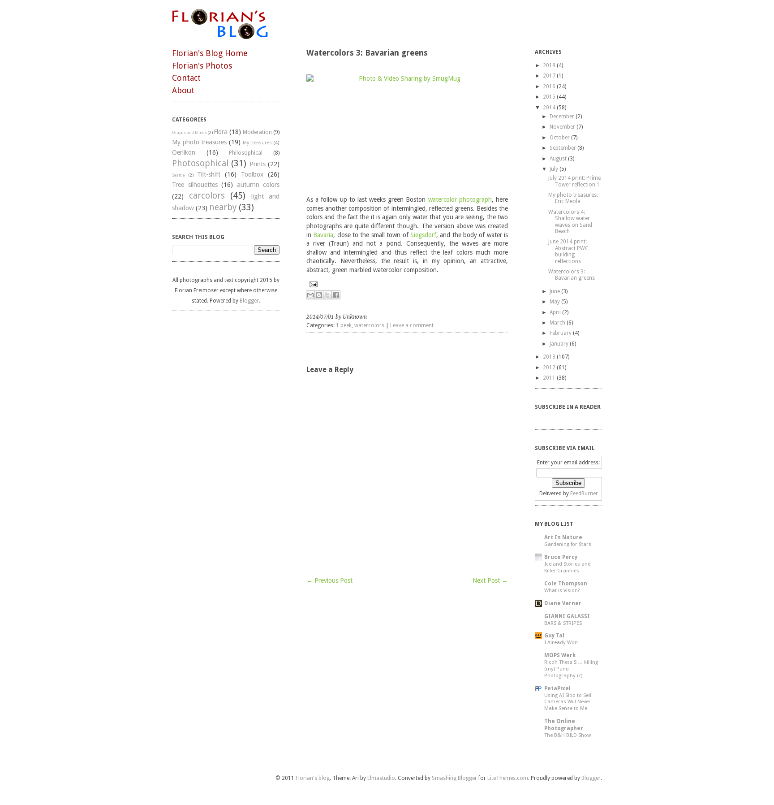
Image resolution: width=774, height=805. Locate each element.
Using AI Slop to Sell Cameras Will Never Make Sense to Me (567, 702)
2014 (549, 107)
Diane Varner (562, 603)
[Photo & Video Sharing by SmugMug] (407, 130)
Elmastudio (381, 778)
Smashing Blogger (454, 778)
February (561, 333)
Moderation (257, 132)
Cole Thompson (565, 583)
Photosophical (200, 163)
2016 (549, 86)
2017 (549, 76)
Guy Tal (554, 635)
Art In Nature (563, 537)
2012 (549, 367)
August (558, 159)
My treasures (257, 143)
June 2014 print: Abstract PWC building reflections (568, 251)
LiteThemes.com (507, 778)
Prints (257, 164)
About (183, 90)
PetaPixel (557, 688)
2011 (549, 378)
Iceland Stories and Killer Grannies (567, 567)
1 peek (344, 325)
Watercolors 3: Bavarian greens (571, 274)
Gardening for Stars (567, 544)
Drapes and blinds (189, 132)
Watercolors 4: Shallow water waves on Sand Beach (570, 221)
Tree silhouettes (195, 184)
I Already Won (561, 642)
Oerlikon (183, 152)
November (562, 127)
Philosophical (245, 153)
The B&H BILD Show (567, 735)
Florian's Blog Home (210, 53)
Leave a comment (412, 325)
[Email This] (310, 294)
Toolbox (252, 174)
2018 (549, 65)
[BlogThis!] (318, 294)
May (555, 302)
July (554, 169)
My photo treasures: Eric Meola (573, 198)
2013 (549, 357)
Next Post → (490, 580)
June (555, 291)
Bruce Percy (560, 557)
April (555, 312)
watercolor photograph (460, 199)
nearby (222, 207)
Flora (221, 131)
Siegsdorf (423, 234)
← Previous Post (329, 580)
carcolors (207, 195)
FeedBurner (584, 493)
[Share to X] (327, 294)
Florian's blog (313, 778)
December (562, 116)
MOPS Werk (560, 655)
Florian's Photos (202, 65)
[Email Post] (407, 284)
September (563, 148)
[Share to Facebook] (335, 294)
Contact (186, 77)
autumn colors (258, 184)
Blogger (249, 301)
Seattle (178, 175)
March (557, 323)
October (560, 137)
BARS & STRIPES (563, 623)
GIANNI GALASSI (567, 616)
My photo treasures (199, 142)
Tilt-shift (208, 174)
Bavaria (323, 234)
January (559, 344)
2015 (549, 97)
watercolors (369, 325)
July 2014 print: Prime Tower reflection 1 (574, 181)
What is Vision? (562, 590)
